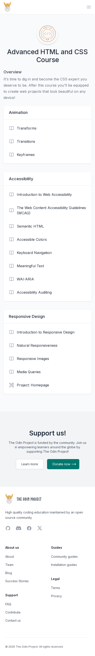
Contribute (13, 612)
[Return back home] (7, 7)
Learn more (29, 464)
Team (9, 565)
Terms (55, 588)
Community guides (64, 556)
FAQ (8, 604)
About (9, 556)
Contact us (13, 620)
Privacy (56, 596)
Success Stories (17, 581)
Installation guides (64, 565)
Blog (8, 573)
